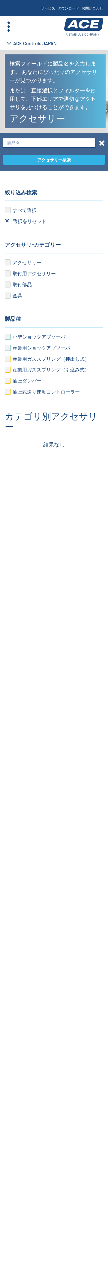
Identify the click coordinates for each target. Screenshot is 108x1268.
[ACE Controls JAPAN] (83, 27)
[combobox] (49, 143)
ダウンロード (68, 8)
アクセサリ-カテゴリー (33, 244)
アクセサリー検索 (54, 159)
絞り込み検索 (21, 192)
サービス (48, 8)
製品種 (13, 318)
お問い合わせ (92, 8)
